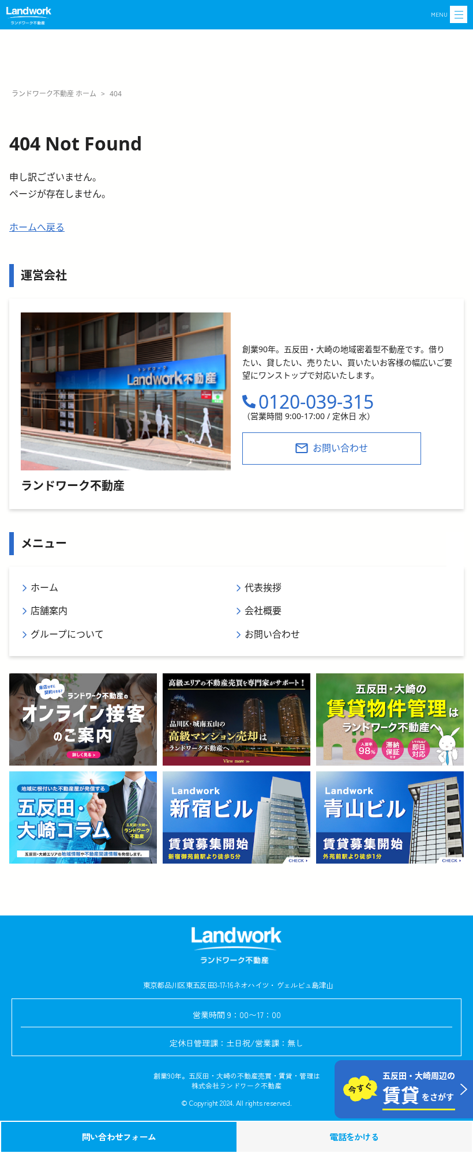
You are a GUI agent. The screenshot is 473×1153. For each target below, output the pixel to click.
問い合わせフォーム (119, 1137)
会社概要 (263, 610)
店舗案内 (49, 610)
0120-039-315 (316, 401)
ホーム (44, 587)
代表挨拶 (263, 587)
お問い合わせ (272, 634)
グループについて (67, 634)
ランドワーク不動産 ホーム (54, 94)
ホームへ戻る (37, 227)
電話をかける (354, 1137)
